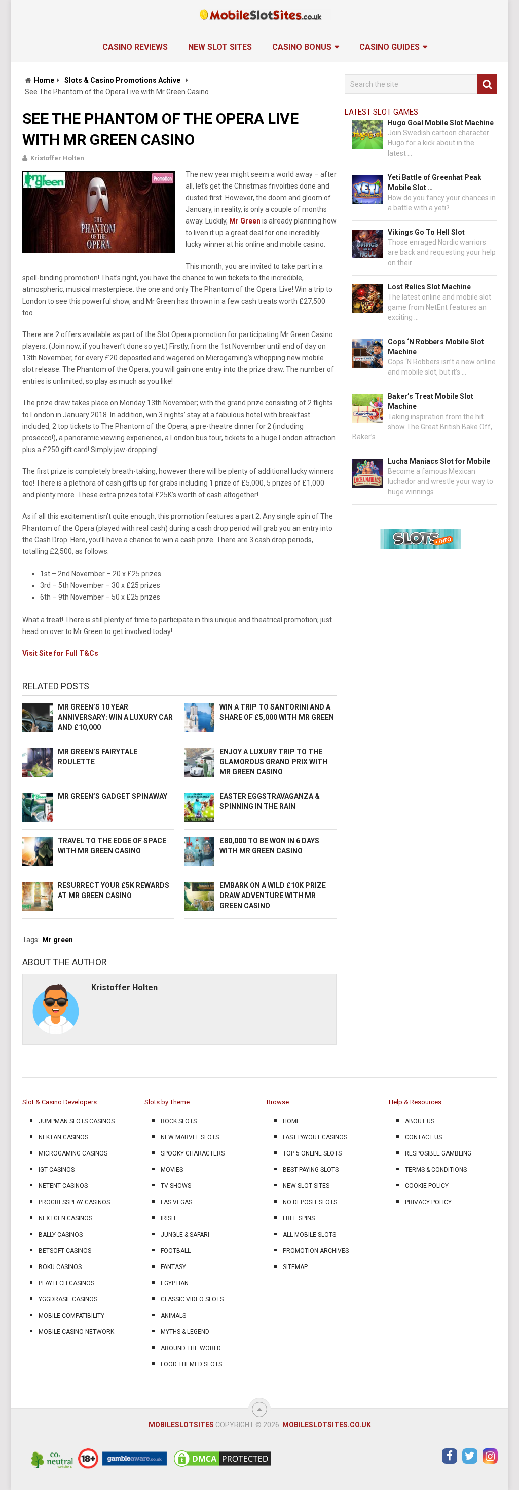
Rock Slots (179, 1121)
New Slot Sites (220, 47)
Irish (168, 1218)
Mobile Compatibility (71, 1315)
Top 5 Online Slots (312, 1153)
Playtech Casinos (66, 1283)
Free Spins (299, 1218)
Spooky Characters (193, 1153)
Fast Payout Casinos (315, 1137)
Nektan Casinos (63, 1137)
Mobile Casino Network (76, 1331)
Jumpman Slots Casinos (77, 1121)
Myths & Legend (185, 1331)
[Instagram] (490, 1456)
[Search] (487, 84)
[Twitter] (469, 1456)
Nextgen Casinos (65, 1218)
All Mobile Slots (309, 1234)
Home (44, 80)
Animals (173, 1315)
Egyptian (175, 1283)
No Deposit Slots (310, 1202)
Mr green (57, 940)
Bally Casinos (61, 1234)
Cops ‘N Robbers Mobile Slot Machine (436, 347)
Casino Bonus (301, 47)
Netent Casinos (63, 1185)
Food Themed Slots (191, 1364)
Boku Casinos (60, 1267)
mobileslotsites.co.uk (326, 1425)
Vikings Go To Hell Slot (426, 232)
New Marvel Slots (190, 1137)
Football (176, 1250)
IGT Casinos (57, 1169)
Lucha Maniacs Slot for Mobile (439, 461)
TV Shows (176, 1185)
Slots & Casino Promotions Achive (122, 80)
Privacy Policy (428, 1202)
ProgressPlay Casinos (74, 1202)
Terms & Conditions (436, 1169)
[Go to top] (259, 1409)
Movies (172, 1169)
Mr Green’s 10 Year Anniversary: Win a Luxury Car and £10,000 (115, 717)
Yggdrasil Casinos (68, 1299)
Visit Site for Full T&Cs (60, 653)
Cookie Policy (427, 1185)
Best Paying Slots (311, 1169)
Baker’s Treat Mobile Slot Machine (430, 401)
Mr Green (245, 221)
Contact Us (423, 1137)
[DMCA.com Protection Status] (222, 1466)
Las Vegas (176, 1202)
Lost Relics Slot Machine (429, 287)
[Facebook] (449, 1456)
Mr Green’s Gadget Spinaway (112, 796)
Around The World (191, 1348)
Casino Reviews (135, 47)
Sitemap (295, 1267)
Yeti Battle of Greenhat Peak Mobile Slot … (434, 182)
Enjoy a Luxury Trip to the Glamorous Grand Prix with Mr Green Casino (273, 762)
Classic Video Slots (192, 1299)
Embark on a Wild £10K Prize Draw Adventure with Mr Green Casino (272, 895)
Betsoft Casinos (65, 1250)
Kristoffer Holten (57, 158)
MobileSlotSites (181, 1425)
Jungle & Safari (185, 1234)
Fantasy (173, 1267)
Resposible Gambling (438, 1153)
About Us (419, 1121)
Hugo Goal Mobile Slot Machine (441, 123)
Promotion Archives (316, 1250)
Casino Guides (389, 47)
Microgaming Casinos (73, 1153)
